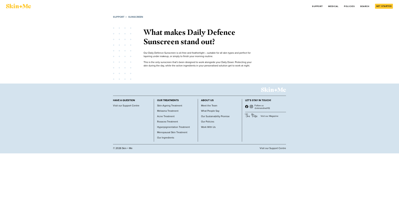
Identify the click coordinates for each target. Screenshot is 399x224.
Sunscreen (135, 17)
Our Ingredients (165, 137)
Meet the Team (209, 105)
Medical (333, 6)
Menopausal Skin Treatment (172, 132)
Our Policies (207, 121)
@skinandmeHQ (262, 108)
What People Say (210, 111)
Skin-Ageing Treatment (169, 105)
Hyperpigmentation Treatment (173, 127)
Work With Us (208, 127)
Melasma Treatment (167, 111)
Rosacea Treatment (167, 121)
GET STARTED (384, 6)
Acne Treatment (166, 116)
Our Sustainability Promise (215, 116)
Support (317, 6)
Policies (349, 6)
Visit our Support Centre (126, 105)
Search (365, 6)
